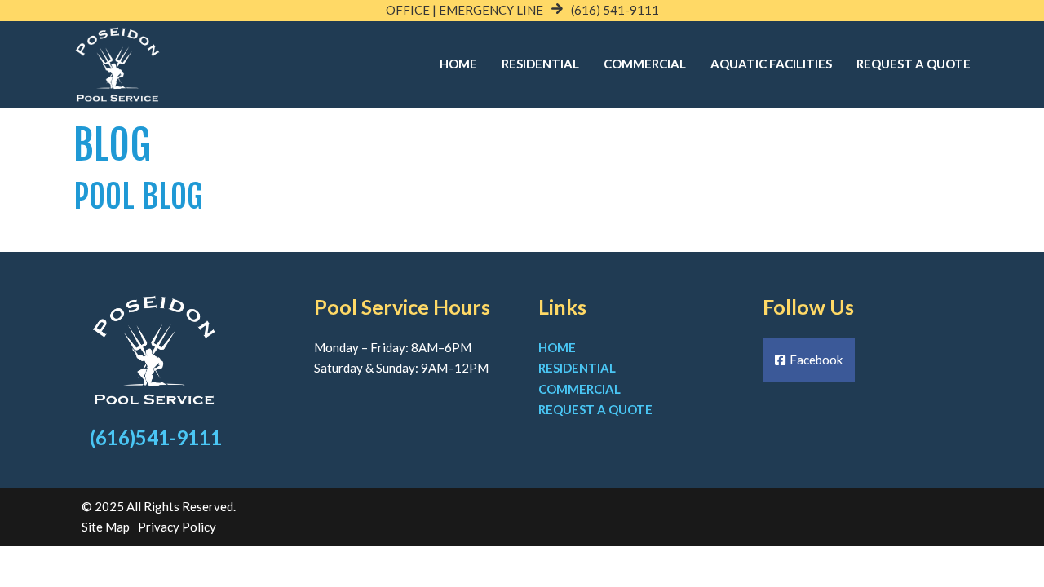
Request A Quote (913, 63)
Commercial (645, 63)
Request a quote (595, 409)
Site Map (106, 526)
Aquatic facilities (771, 63)
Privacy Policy (177, 526)
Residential (540, 63)
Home (458, 63)
